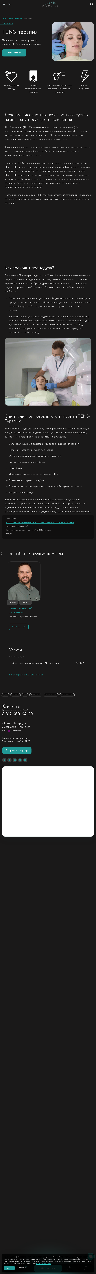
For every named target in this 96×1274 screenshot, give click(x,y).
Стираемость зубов (50, 695)
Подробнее (22, 1268)
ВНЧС (25, 695)
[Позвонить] (9, 4)
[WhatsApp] (9, 760)
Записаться (14, 53)
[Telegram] (4, 760)
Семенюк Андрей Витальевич (20, 611)
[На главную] (50, 4)
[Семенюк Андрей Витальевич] (26, 581)
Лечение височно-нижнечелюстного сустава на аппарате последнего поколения (40, 522)
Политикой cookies (43, 1263)
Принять (9, 1268)
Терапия (5, 695)
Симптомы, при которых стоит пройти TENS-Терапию (28, 530)
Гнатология (15, 695)
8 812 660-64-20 (17, 714)
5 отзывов (12, 602)
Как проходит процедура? (17, 526)
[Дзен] (25, 760)
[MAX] (20, 760)
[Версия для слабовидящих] (91, 4)
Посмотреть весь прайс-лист (26, 674)
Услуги (9, 533)
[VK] (15, 760)
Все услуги (7, 23)
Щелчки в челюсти (67, 695)
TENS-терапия (36, 695)
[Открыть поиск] (4, 4)
